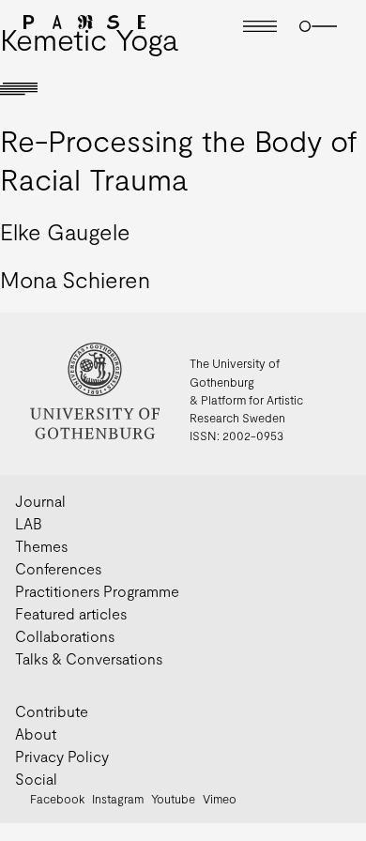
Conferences (58, 568)
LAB (28, 523)
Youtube (173, 798)
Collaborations (64, 636)
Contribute (51, 711)
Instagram (118, 798)
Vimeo (219, 798)
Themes (41, 546)
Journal (40, 501)
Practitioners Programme (97, 591)
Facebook (57, 798)
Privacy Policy (62, 756)
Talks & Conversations (88, 658)
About (35, 733)
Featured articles (71, 613)
